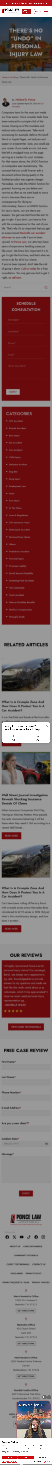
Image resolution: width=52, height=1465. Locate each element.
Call (14, 739)
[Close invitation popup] (47, 725)
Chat (37, 739)
